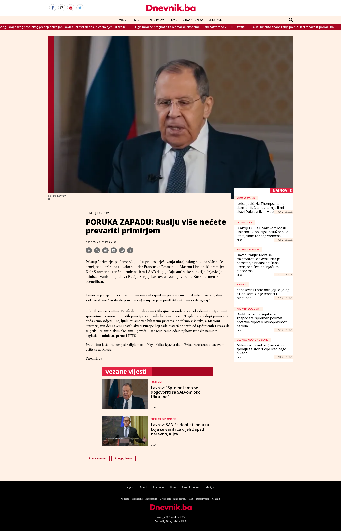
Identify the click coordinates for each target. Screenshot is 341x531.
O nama (125, 498)
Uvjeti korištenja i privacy (173, 498)
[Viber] (130, 250)
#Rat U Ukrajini (97, 458)
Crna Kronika (193, 20)
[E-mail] (114, 250)
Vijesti (124, 20)
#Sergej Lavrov (123, 458)
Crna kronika (190, 487)
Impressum (151, 498)
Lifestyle (215, 20)
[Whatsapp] (122, 250)
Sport (138, 20)
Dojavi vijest (202, 498)
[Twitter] (79, 8)
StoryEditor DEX (176, 521)
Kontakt (216, 498)
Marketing (137, 498)
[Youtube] (70, 8)
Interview (156, 20)
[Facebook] (52, 8)
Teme (173, 20)
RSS (191, 498)
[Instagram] (61, 8)
